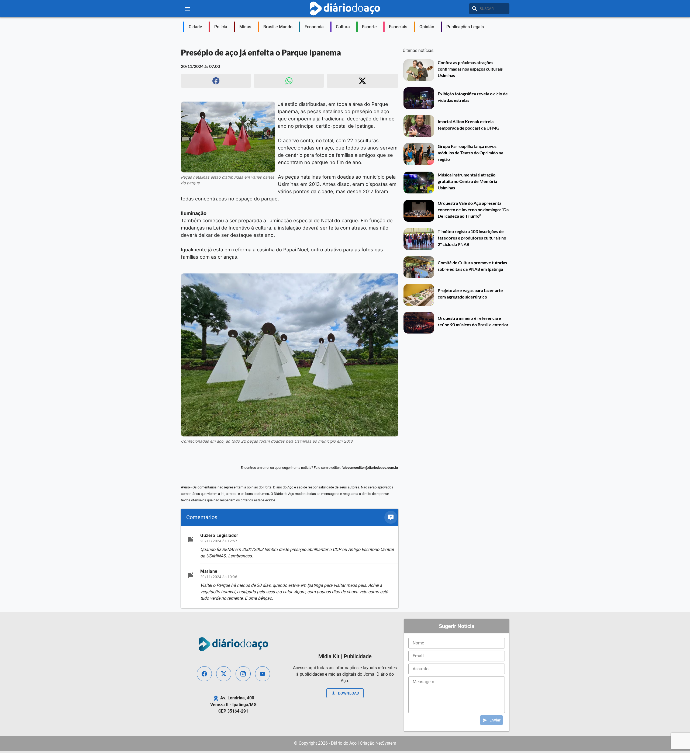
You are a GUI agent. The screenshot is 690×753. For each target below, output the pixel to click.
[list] (289, 567)
